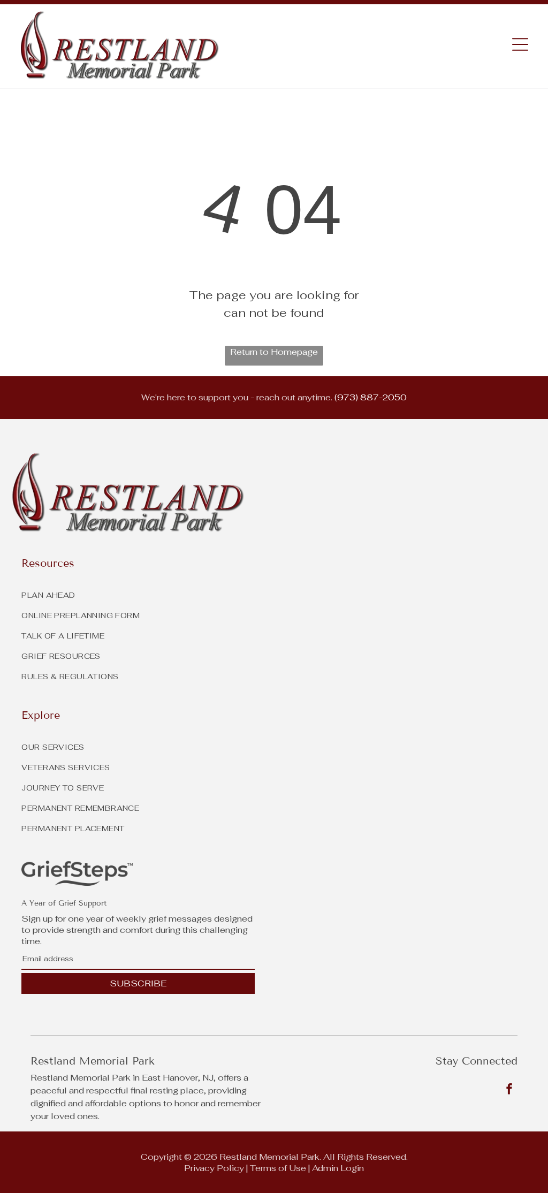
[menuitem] (273, 744)
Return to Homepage (274, 352)
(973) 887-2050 (370, 397)
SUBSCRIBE (138, 983)
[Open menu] (520, 44)
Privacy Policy (214, 1168)
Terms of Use (278, 1168)
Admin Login (338, 1168)
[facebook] (508, 1090)
